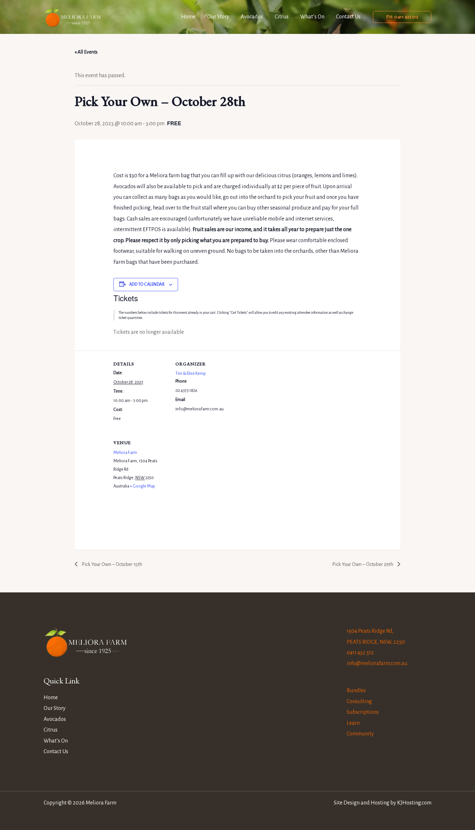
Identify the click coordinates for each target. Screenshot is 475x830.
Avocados (252, 17)
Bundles (356, 690)
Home (188, 17)
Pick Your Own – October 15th (111, 564)
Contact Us (348, 17)
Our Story (218, 17)
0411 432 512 (360, 653)
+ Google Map (142, 486)
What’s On (312, 17)
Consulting (359, 701)
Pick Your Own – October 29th (363, 564)
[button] (402, 17)
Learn (353, 723)
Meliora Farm (125, 452)
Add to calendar (147, 284)
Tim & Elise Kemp (190, 373)
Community (360, 734)
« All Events (86, 52)
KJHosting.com (414, 803)
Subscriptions (363, 712)
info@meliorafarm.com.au (377, 663)
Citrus (282, 17)
